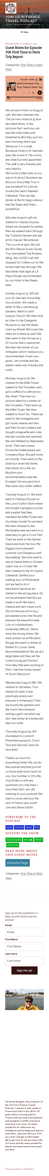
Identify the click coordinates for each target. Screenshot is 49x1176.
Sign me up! (24, 970)
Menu (26, 32)
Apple (9, 827)
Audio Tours (12, 845)
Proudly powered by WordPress (19, 1169)
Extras (26, 840)
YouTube (19, 827)
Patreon (38, 840)
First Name (11, 939)
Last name (11, 953)
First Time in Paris (31, 65)
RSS (37, 827)
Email (8, 925)
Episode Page (17, 863)
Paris (8, 69)
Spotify (29, 827)
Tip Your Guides (14, 840)
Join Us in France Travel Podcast (22, 19)
